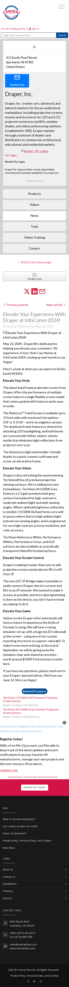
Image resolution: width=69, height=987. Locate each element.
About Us (8, 869)
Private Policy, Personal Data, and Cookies (27, 840)
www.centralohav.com (22, 948)
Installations (9, 883)
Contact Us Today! (34, 787)
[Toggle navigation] (61, 6)
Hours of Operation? (14, 833)
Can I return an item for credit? (20, 826)
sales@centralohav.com (23, 944)
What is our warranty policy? (19, 819)
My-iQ (35, 28)
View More (9, 847)
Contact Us (9, 876)
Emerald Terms (15, 777)
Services (7, 898)
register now (9, 770)
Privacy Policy (31, 777)
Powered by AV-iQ (49, 777)
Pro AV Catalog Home (14, 28)
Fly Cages (11, 155)
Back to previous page (36, 262)
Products (8, 891)
